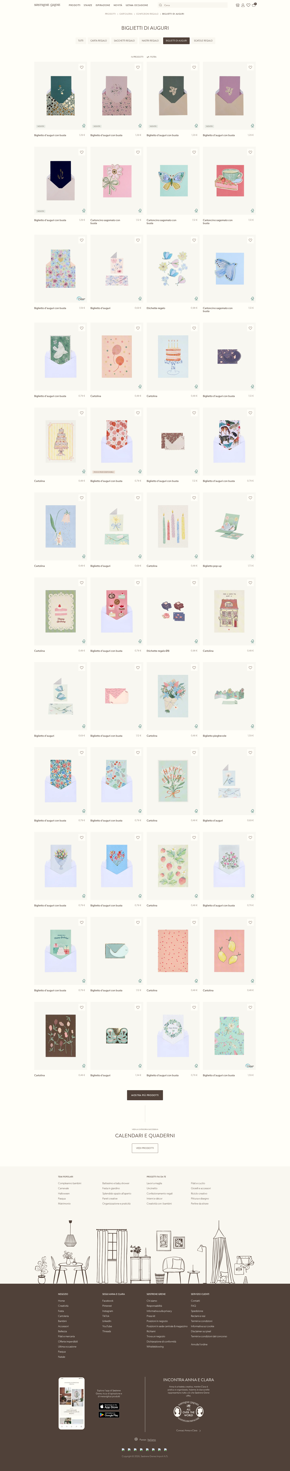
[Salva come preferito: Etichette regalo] (194, 240)
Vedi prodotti (145, 1148)
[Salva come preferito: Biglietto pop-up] (250, 498)
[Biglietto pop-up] (229, 526)
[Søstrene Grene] (47, 5)
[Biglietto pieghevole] (229, 696)
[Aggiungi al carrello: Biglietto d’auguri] (139, 313)
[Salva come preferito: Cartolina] (138, 328)
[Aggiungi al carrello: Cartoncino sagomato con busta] (139, 225)
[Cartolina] (116, 357)
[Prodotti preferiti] (248, 5)
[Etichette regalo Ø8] (173, 611)
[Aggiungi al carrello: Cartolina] (139, 401)
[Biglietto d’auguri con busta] (60, 96)
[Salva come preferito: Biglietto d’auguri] (138, 240)
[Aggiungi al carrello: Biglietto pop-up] (252, 571)
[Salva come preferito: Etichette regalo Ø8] (194, 583)
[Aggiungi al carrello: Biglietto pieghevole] (252, 741)
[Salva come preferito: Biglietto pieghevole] (250, 667)
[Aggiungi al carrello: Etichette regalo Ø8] (196, 656)
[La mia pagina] (243, 5)
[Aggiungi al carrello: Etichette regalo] (196, 313)
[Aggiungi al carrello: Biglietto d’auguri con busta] (83, 140)
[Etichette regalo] (173, 269)
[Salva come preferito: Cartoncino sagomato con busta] (138, 152)
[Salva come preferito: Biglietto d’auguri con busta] (81, 67)
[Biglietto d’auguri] (116, 269)
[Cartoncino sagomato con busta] (116, 181)
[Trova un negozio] (238, 5)
